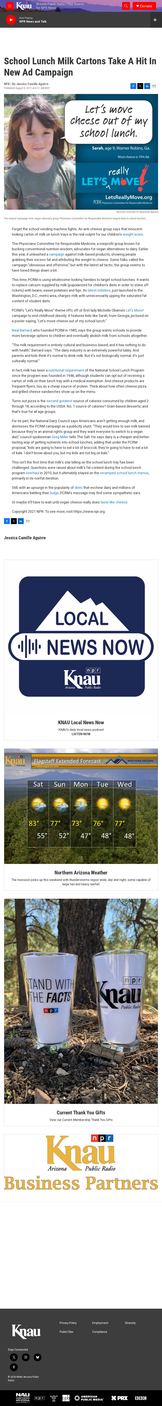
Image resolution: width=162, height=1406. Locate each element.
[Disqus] (81, 1255)
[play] (11, 20)
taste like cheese (114, 502)
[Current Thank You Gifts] (81, 1001)
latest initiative (99, 290)
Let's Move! (135, 310)
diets (79, 487)
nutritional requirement (66, 370)
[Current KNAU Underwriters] (81, 1161)
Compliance (99, 1331)
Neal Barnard (22, 330)
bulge (54, 493)
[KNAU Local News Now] (81, 637)
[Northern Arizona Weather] (81, 806)
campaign (56, 254)
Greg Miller (60, 437)
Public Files (66, 1331)
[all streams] (156, 20)
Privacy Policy (68, 1323)
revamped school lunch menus (124, 473)
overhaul (32, 473)
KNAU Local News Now (81, 722)
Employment (100, 1323)
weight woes (133, 234)
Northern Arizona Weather (81, 873)
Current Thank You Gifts (81, 1113)
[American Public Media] (89, 1398)
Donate (146, 6)
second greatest (59, 401)
